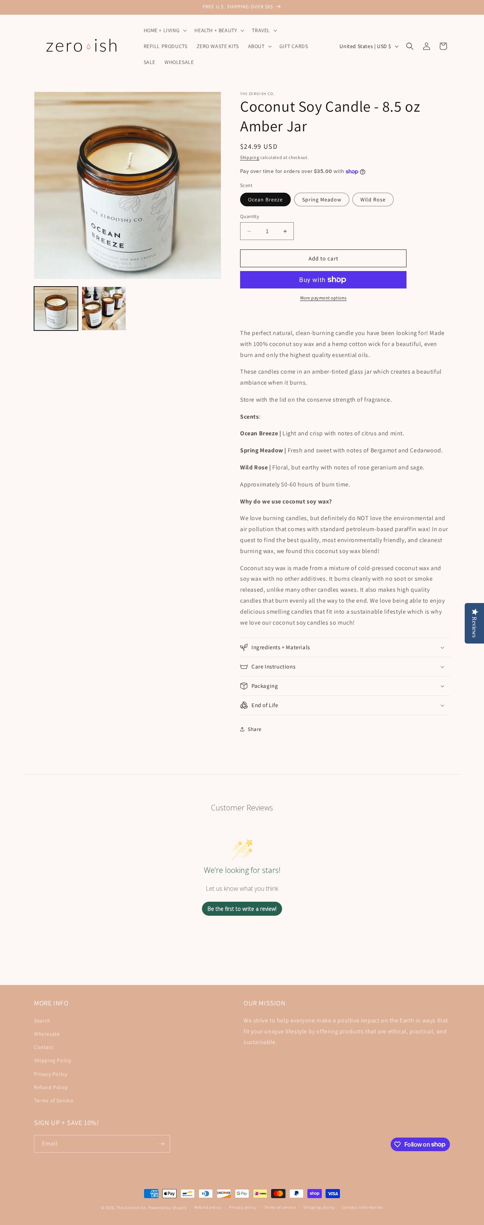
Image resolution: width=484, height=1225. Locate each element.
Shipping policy (319, 1207)
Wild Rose (373, 199)
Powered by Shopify (167, 1207)
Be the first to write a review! (242, 908)
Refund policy (207, 1207)
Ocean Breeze (265, 199)
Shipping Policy (52, 1060)
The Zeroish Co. (131, 1207)
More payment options (323, 298)
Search (42, 1020)
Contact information (362, 1207)
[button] (164, 30)
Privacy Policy (50, 1073)
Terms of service (280, 1207)
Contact (43, 1046)
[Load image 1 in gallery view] (56, 308)
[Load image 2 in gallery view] (104, 308)
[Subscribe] (161, 1144)
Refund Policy (51, 1086)
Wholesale (46, 1033)
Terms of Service (54, 1100)
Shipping (249, 157)
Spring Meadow (321, 199)
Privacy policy (243, 1207)
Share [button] (255, 729)
